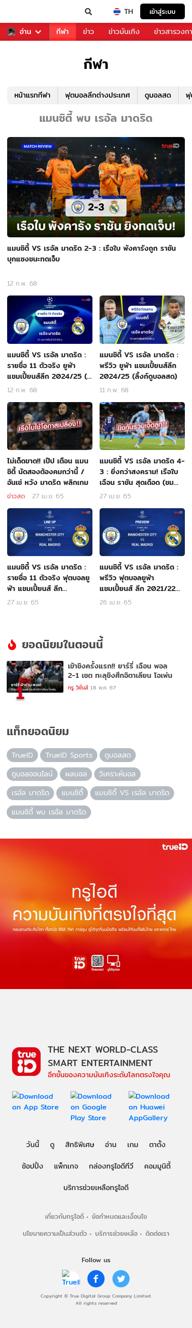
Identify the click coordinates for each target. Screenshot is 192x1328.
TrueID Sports (69, 755)
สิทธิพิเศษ (79, 1144)
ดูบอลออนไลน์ (32, 774)
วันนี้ (32, 1144)
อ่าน (25, 31)
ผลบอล (76, 774)
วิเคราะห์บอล (117, 774)
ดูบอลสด (158, 95)
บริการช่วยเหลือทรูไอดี (96, 1187)
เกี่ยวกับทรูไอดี (64, 1216)
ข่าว (88, 31)
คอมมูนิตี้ (157, 1166)
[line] (71, 1279)
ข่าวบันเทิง (124, 31)
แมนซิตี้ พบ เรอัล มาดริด (49, 812)
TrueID (25, 11)
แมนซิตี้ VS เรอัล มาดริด (132, 792)
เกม (132, 1144)
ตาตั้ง (157, 1144)
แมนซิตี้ (72, 792)
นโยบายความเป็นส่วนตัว (55, 1233)
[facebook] (96, 1279)
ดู (52, 1144)
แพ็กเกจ (66, 1166)
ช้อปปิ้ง (32, 1166)
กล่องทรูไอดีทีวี (111, 1166)
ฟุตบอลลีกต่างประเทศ (97, 95)
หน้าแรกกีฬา (32, 95)
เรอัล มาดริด (30, 792)
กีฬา (62, 31)
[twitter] (121, 1279)
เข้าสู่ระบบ (162, 11)
